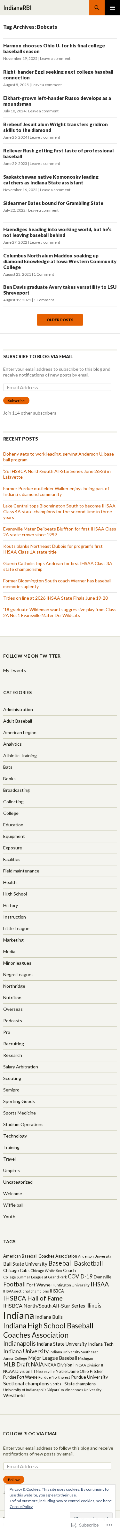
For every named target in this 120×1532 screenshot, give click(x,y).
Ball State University (25, 1264)
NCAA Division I (59, 1364)
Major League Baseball (52, 1358)
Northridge (14, 986)
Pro (6, 1032)
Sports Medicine (19, 1112)
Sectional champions (26, 1383)
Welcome (12, 1193)
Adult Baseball (17, 721)
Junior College (15, 1358)
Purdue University (89, 1377)
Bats (7, 767)
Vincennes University (83, 1390)
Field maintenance (21, 870)
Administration (18, 709)
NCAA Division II (89, 1365)
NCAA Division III (19, 1371)
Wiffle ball (13, 1205)
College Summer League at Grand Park (35, 1277)
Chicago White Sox (46, 1271)
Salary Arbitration (20, 1066)
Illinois (93, 1305)
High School (15, 893)
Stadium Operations (23, 1124)
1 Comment (44, 274)
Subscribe (16, 400)
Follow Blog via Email (31, 1433)
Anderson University (94, 1256)
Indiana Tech (101, 1344)
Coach (69, 1270)
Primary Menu (112, 7)
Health (10, 882)
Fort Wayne (39, 1284)
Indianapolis (19, 1343)
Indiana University (26, 1351)
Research (12, 1055)
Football (14, 1284)
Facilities (11, 859)
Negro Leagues (18, 974)
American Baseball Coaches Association (40, 1256)
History (10, 905)
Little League (16, 928)
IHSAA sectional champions (26, 1291)
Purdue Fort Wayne (20, 1377)
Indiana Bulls (49, 1317)
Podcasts (12, 1020)
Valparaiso (55, 1390)
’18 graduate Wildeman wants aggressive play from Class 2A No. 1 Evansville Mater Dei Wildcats (59, 612)
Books (9, 778)
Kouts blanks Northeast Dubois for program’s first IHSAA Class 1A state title (53, 549)
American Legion (19, 732)
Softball (56, 1384)
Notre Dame (67, 1371)
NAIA (37, 1364)
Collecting (13, 801)
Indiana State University (62, 1344)
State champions (80, 1383)
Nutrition (12, 997)
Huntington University (71, 1285)
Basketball (88, 1263)
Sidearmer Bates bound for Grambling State (53, 203)
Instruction (14, 917)
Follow (14, 1479)
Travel (9, 1159)
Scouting (12, 1078)
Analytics (12, 744)
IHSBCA (57, 1291)
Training (11, 1147)
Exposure (12, 847)
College (11, 813)
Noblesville (45, 1371)
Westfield (14, 1395)
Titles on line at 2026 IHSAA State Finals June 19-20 (55, 598)
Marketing (13, 940)
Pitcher (96, 1371)
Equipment (14, 836)
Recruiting (13, 1043)
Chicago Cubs (16, 1270)
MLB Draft (16, 1364)
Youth (9, 1216)
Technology (15, 1136)
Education (13, 824)
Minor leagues (17, 963)
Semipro (11, 1089)
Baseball (60, 1263)
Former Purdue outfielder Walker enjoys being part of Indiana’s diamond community (56, 491)
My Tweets (14, 670)
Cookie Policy (21, 1506)
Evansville (102, 1277)
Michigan (85, 1358)
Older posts (60, 320)
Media (9, 951)
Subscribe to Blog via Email (38, 356)
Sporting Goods (19, 1101)
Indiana (18, 1315)
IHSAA (100, 1284)
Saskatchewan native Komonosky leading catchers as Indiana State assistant (51, 179)
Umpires (11, 1170)
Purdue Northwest (54, 1377)
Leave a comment (55, 58)
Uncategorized (18, 1182)
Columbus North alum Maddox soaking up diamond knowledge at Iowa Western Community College (59, 261)
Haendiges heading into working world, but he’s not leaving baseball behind (57, 232)
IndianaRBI (17, 7)
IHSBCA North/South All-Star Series (44, 1305)
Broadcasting (16, 790)
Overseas (13, 1009)
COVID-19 (80, 1276)
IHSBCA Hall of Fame (33, 1298)
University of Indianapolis (24, 1390)
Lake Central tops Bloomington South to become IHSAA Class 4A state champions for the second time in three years (59, 511)
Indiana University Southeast (74, 1352)
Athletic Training (20, 755)
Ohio (84, 1371)
